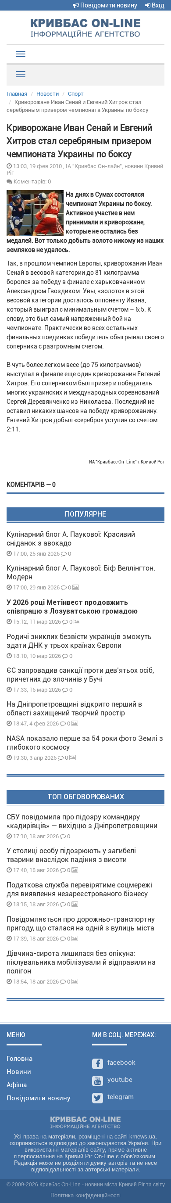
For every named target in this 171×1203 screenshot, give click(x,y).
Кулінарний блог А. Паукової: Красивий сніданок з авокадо (71, 538)
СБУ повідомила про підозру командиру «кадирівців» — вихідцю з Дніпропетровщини (82, 821)
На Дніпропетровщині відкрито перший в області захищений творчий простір (74, 708)
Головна (19, 1059)
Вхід (157, 5)
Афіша (17, 1085)
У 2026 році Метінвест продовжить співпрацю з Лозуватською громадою (72, 606)
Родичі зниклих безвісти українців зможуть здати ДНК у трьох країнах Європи (79, 641)
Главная (17, 93)
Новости (47, 93)
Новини (19, 1072)
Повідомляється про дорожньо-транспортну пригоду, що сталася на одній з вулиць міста (81, 923)
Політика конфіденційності (85, 1195)
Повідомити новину (108, 5)
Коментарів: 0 (31, 181)
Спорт (76, 93)
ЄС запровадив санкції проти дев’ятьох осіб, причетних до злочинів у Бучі (80, 674)
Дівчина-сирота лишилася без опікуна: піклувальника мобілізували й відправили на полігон (81, 962)
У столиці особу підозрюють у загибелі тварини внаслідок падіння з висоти (71, 855)
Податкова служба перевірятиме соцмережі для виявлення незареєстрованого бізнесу (79, 889)
